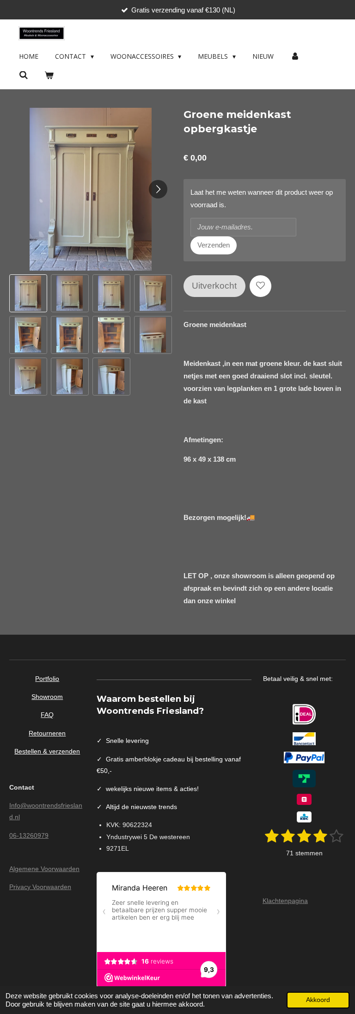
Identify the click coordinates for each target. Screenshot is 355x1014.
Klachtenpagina (285, 900)
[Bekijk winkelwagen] (49, 75)
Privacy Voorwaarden (40, 886)
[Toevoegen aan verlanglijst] (260, 286)
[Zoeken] (23, 75)
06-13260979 (29, 835)
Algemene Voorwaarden (44, 868)
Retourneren (47, 733)
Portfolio (47, 678)
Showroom (47, 696)
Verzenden (213, 245)
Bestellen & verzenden (47, 751)
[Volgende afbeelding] (158, 189)
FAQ (47, 714)
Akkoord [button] (318, 999)
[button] (28, 293)
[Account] (295, 56)
